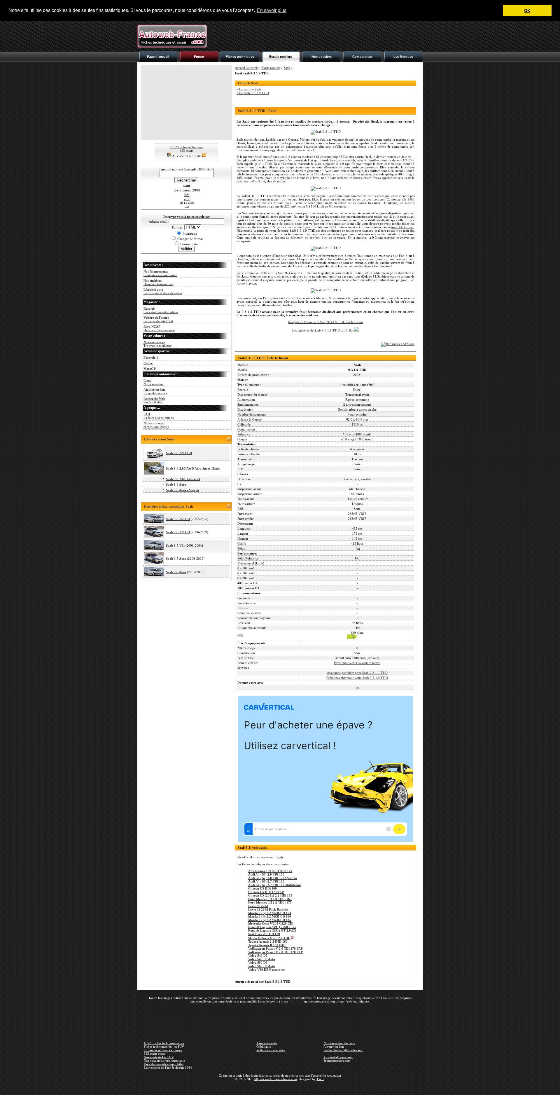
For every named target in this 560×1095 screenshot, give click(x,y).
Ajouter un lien (333, 1046)
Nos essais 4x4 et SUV (159, 1057)
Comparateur (362, 56)
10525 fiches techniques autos (164, 1043)
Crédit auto (263, 1046)
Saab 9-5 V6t (175, 545)
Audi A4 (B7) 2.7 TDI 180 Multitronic (274, 885)
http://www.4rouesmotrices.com (275, 1079)
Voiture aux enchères (270, 1050)
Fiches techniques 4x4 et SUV (164, 1046)
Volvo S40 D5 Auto (261, 959)
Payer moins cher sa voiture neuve (357, 663)
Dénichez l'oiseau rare (158, 282)
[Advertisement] (317, 36)
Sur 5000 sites (154, 400)
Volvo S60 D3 (257, 962)
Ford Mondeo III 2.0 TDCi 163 (270, 899)
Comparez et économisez (160, 273)
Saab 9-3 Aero (176, 484)
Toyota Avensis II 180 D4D (267, 945)
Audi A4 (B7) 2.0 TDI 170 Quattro (272, 878)
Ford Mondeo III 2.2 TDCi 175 (270, 902)
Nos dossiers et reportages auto (164, 1060)
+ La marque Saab (249, 89)
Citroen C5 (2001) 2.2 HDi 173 (270, 895)
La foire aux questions (159, 415)
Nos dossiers (322, 56)
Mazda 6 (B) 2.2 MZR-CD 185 (269, 920)
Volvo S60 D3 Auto (261, 966)
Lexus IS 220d (258, 906)
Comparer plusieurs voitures (163, 1050)
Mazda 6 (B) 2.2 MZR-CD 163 (269, 913)
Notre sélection (154, 382)
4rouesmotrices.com (337, 1060)
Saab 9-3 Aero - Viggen (182, 490)
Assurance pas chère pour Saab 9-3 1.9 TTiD (357, 672)
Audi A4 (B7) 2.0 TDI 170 (266, 874)
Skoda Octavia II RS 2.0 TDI (269, 938)
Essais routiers (280, 56)
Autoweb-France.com (338, 1057)
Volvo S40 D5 (257, 955)
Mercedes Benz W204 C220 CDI (270, 923)
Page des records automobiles (163, 1064)
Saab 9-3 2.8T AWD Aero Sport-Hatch (193, 468)
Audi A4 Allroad (402, 227)
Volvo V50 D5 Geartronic (266, 969)
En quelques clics (155, 391)
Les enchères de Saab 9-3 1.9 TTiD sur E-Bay (323, 330)
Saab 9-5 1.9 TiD (178, 532)
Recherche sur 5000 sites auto (343, 1050)
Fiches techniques (240, 56)
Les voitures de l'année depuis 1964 (168, 1067)
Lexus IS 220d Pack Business (268, 909)
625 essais (186, 150)
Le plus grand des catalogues (163, 291)
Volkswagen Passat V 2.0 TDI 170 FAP (275, 948)
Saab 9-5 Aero (176, 558)
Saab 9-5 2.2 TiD (178, 519)
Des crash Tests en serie (159, 328)
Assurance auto (266, 1043)
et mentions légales (156, 424)
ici (357, 687)
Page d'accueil (158, 56)
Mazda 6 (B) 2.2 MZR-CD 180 (269, 916)
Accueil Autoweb (246, 67)
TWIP (320, 1079)
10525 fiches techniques (186, 147)
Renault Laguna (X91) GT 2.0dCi (272, 930)
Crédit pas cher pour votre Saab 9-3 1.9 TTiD (357, 677)
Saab (287, 67)
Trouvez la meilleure (158, 343)
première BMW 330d (251, 181)
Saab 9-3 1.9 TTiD (179, 453)
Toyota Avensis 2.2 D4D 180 (268, 941)
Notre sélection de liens (339, 1043)
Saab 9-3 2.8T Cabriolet (183, 479)
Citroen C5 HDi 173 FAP (266, 892)
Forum (199, 56)
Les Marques (403, 56)
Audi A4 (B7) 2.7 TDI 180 (266, 881)
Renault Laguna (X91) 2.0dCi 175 (272, 927)
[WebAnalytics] (280, 1087)
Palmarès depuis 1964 (158, 319)
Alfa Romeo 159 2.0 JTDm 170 (270, 871)
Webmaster (296, 1001)
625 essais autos (154, 1053)
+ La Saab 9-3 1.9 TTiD (253, 93)
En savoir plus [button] (271, 10)
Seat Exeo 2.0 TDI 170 (264, 934)
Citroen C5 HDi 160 (262, 888)
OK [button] (527, 10)
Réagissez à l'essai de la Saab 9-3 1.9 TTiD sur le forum (325, 322)
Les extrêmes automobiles (161, 310)
